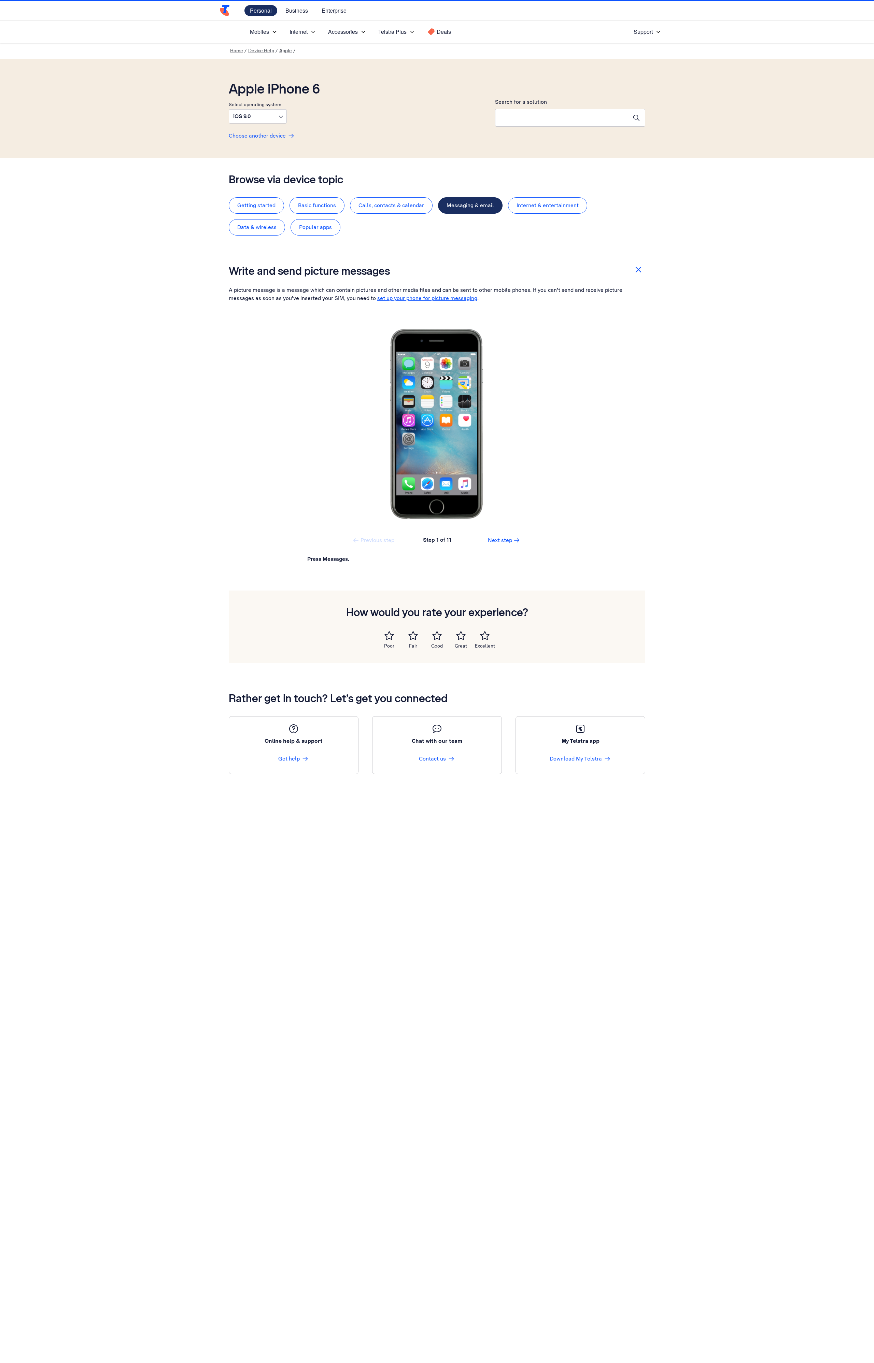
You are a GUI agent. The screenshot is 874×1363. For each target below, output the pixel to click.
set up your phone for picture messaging (427, 298)
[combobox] (561, 117)
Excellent (485, 646)
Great (461, 646)
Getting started (256, 205)
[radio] (389, 635)
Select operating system (255, 104)
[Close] (638, 269)
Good (437, 646)
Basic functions (317, 205)
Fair (413, 646)
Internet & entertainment (548, 205)
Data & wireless (257, 227)
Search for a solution (521, 101)
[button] (258, 116)
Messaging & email (470, 205)
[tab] (256, 205)
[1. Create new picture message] (437, 424)
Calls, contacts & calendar (391, 205)
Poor (389, 646)
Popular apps (315, 227)
